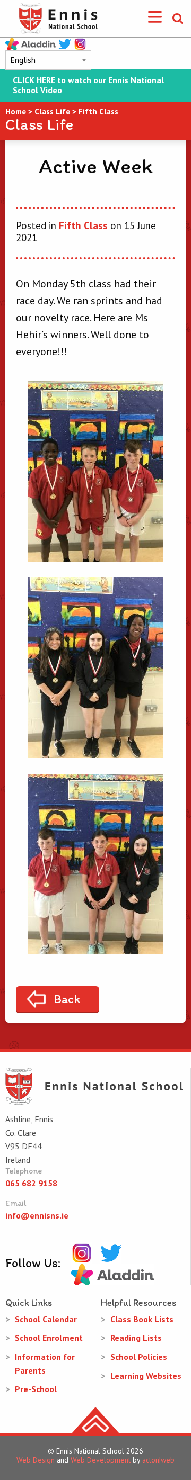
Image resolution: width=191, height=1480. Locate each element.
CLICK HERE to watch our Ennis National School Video (88, 85)
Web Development (101, 1460)
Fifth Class (83, 225)
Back (67, 998)
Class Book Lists (141, 1319)
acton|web (158, 1460)
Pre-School (36, 1389)
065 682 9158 (31, 1183)
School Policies (138, 1356)
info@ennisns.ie (36, 1215)
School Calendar (46, 1319)
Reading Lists (136, 1337)
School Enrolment (49, 1337)
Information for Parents (45, 1363)
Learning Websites (145, 1375)
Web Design (35, 1460)
